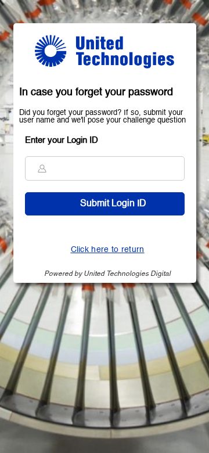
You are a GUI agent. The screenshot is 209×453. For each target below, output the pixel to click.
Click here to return (108, 250)
